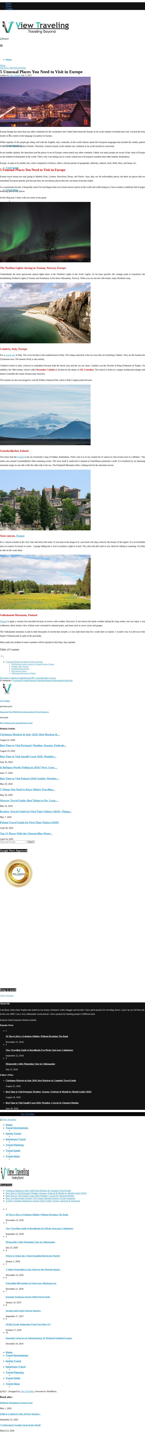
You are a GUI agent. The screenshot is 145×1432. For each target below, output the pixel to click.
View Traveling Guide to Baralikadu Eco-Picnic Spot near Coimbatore (39, 1050)
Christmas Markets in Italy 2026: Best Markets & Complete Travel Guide (41, 1080)
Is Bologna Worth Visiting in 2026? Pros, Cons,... (28, 767)
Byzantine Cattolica (9, 678)
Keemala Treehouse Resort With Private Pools (28, 1297)
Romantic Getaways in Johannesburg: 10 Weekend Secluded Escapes (39, 1338)
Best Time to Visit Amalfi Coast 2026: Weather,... (28, 756)
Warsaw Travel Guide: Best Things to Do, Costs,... (29, 800)
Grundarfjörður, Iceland (20, 669)
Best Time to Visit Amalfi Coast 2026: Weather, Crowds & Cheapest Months (42, 1103)
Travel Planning (15, 1145)
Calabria (21, 678)
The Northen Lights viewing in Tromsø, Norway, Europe (32, 664)
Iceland (20, 457)
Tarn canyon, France (19, 671)
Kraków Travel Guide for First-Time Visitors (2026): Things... (36, 811)
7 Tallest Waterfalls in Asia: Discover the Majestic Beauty (33, 1269)
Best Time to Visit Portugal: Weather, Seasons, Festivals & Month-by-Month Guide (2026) (48, 1092)
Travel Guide (12, 167)
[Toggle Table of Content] (2, 657)
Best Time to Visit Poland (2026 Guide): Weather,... (29, 778)
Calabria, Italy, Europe (19, 666)
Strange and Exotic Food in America (23, 1311)
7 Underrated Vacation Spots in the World (20, 1425)
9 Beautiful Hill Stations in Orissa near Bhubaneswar (31, 1283)
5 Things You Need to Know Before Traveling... (27, 789)
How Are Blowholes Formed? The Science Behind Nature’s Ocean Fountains (40, 1198)
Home (8, 3)
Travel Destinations (17, 1127)
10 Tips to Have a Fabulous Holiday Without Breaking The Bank (37, 1036)
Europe (28, 678)
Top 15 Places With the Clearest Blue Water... (26, 833)
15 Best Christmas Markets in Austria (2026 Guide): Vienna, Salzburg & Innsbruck (43, 1201)
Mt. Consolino (38, 678)
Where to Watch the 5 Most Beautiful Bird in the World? (33, 1256)
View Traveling (27, 1114)
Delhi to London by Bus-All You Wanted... (20, 1414)
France (20, 535)
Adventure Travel (16, 1139)
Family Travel (13, 1133)
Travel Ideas (13, 1156)
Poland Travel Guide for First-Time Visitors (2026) (29, 822)
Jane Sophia (15, 75)
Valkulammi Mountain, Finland (23, 673)
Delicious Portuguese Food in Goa (16, 1403)
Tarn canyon (50, 678)
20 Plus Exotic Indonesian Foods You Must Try (28, 1324)
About (8, 6)
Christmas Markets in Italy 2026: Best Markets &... (29, 734)
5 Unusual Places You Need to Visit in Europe (24, 662)
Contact (9, 8)
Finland (3, 621)
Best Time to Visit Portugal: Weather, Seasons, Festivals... (33, 745)
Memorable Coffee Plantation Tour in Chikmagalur (30, 1064)
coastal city (10, 355)
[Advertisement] (72, 917)
